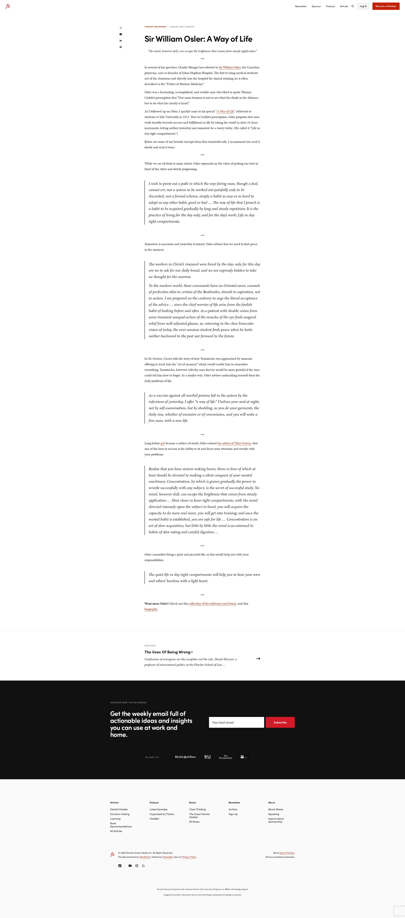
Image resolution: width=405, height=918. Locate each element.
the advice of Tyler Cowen (234, 443)
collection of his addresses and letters (212, 603)
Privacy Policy (189, 856)
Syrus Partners (287, 852)
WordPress (145, 856)
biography (151, 609)
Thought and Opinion (155, 26)
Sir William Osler (229, 67)
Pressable (168, 856)
